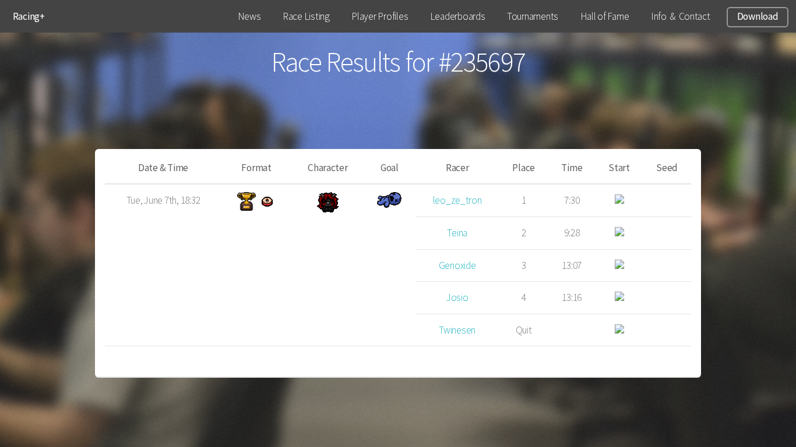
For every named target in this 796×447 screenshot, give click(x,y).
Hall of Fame (604, 16)
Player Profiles (379, 16)
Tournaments (532, 16)
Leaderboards (457, 16)
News (249, 16)
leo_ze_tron (457, 200)
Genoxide (457, 265)
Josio (457, 297)
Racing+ (29, 16)
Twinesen (457, 330)
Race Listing (306, 16)
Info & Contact (680, 16)
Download (758, 16)
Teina (457, 232)
